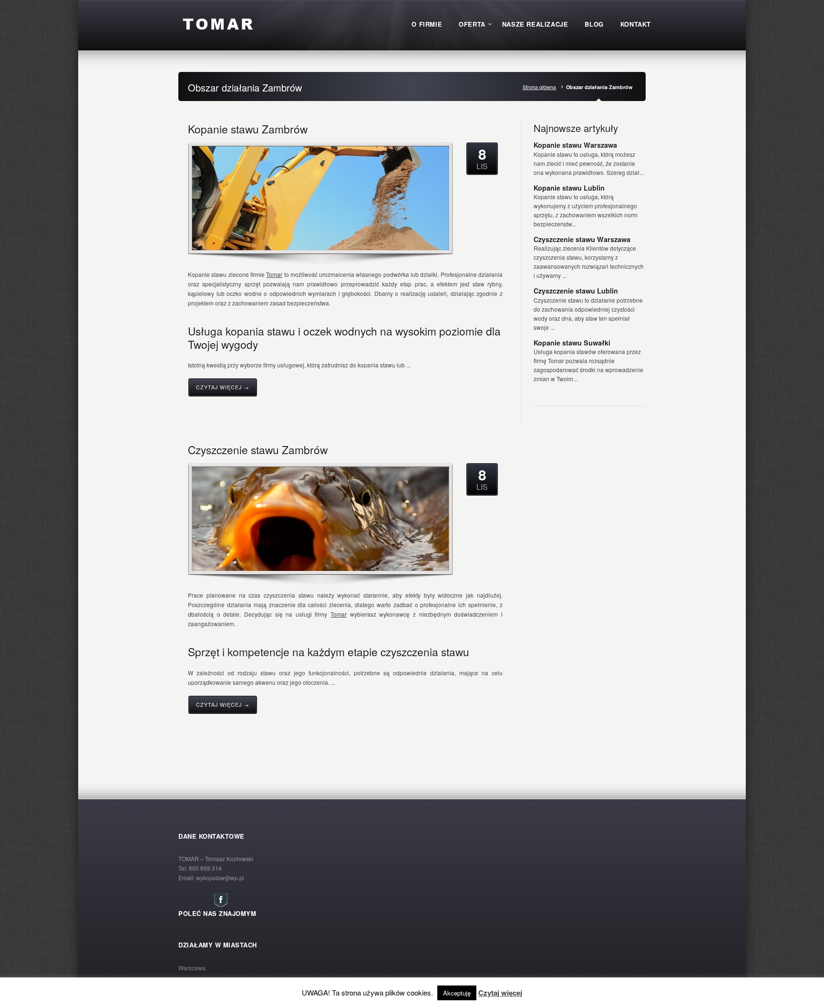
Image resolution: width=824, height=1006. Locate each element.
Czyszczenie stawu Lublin (576, 290)
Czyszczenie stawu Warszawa (582, 239)
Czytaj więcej (500, 992)
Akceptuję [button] (457, 992)
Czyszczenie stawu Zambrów (258, 449)
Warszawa (192, 968)
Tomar (274, 274)
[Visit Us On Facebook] (220, 905)
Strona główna (539, 87)
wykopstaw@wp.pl (220, 878)
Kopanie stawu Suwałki (572, 342)
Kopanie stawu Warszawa (575, 145)
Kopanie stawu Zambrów (248, 128)
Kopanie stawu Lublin (569, 188)
